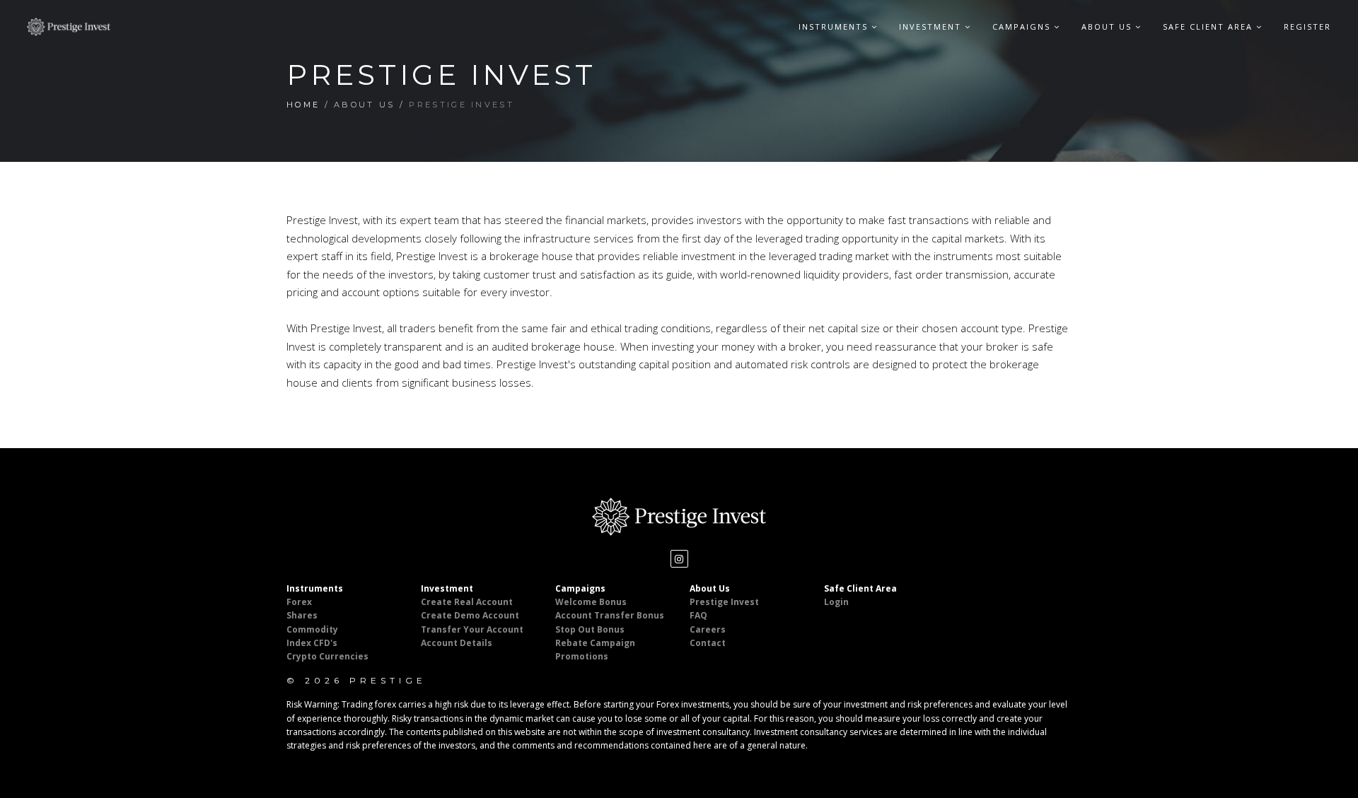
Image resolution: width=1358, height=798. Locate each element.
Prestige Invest (724, 602)
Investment (932, 26)
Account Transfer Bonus (609, 615)
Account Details (456, 643)
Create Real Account (467, 602)
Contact (708, 643)
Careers (708, 629)
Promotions (581, 656)
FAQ (698, 615)
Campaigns (1023, 26)
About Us (1108, 26)
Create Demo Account (470, 615)
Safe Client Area (1209, 26)
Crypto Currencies (327, 656)
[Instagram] (679, 559)
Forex (299, 602)
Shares (302, 615)
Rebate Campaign (595, 643)
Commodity (312, 629)
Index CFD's (311, 643)
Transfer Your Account (472, 629)
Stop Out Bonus (590, 629)
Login (836, 602)
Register (1307, 26)
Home (303, 105)
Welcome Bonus (591, 602)
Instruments (835, 26)
